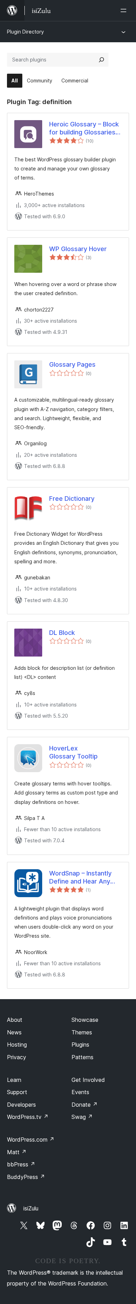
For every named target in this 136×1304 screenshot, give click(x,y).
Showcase (84, 1019)
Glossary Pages (72, 364)
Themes (81, 1032)
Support (17, 1092)
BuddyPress (26, 1176)
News (14, 1032)
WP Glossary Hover (78, 248)
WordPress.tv (27, 1116)
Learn (14, 1079)
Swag (82, 1116)
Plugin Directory (25, 32)
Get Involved (88, 1079)
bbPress (21, 1164)
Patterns (82, 1057)
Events (80, 1092)
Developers (21, 1104)
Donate (84, 1104)
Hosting (17, 1044)
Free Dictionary (72, 498)
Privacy (16, 1057)
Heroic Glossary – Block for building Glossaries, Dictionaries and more (84, 128)
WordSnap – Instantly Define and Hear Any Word (80, 878)
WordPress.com (30, 1139)
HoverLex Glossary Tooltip (73, 752)
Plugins (80, 1044)
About (14, 1019)
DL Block (62, 632)
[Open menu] (125, 10)
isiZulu (30, 1208)
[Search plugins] (101, 60)
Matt (17, 1152)
